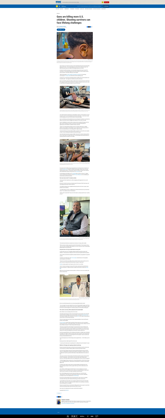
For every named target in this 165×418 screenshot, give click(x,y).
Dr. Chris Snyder (73, 257)
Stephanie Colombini (63, 26)
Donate (107, 2)
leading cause (65, 169)
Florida (61, 264)
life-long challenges (77, 174)
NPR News (58, 13)
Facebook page (76, 375)
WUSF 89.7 (67, 390)
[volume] (59, 6)
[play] (57, 6)
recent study (62, 322)
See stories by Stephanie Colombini (67, 403)
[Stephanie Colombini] (59, 401)
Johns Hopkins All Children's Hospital (73, 74)
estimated (74, 173)
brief (78, 316)
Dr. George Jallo (67, 75)
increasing (77, 171)
